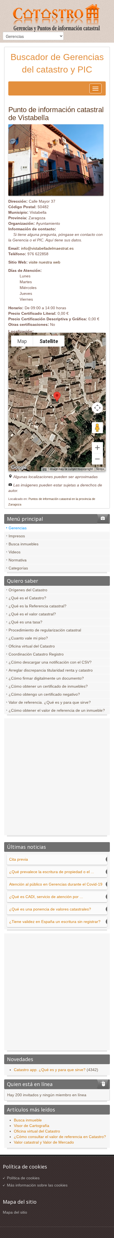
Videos (14, 552)
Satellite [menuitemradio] (49, 341)
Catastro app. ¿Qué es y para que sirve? (50, 1069)
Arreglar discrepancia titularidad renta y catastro (51, 670)
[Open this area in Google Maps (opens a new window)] (19, 467)
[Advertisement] (57, 778)
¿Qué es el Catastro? (27, 598)
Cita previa (18, 859)
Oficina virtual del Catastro (32, 646)
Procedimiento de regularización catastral (45, 630)
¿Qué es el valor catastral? (32, 614)
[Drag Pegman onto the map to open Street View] (97, 427)
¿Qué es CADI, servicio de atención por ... (46, 896)
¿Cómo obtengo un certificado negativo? (44, 694)
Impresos (17, 536)
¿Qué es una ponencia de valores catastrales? (50, 909)
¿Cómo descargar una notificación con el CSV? (50, 662)
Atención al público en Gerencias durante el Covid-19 (55, 884)
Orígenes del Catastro (28, 590)
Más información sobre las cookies (37, 1185)
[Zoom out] (97, 459)
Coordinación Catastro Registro (36, 654)
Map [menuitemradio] (22, 341)
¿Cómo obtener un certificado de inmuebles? (48, 686)
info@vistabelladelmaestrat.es (47, 248)
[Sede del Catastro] (57, 18)
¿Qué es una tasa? (25, 622)
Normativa (18, 560)
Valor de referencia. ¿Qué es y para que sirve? (50, 702)
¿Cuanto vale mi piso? (28, 638)
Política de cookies (23, 1178)
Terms (100, 469)
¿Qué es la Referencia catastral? (37, 606)
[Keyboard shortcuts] (44, 469)
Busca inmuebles (23, 544)
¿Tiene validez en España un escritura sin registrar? (54, 921)
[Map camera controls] (97, 407)
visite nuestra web (44, 262)
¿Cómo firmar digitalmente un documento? (46, 678)
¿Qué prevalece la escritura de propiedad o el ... (51, 872)
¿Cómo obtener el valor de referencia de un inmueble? (57, 710)
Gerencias (18, 528)
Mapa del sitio (15, 1212)
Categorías (18, 568)
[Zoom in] (97, 447)
